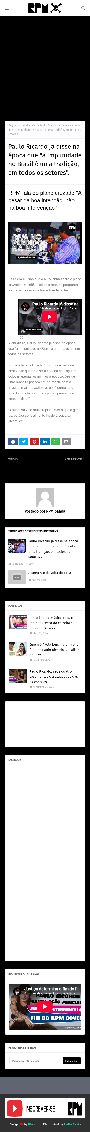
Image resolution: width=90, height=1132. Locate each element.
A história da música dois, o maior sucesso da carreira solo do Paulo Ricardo (54, 623)
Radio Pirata (72, 1124)
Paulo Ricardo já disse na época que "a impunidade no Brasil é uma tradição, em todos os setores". (53, 549)
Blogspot (34, 1124)
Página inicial (16, 125)
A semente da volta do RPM (49, 573)
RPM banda (55, 511)
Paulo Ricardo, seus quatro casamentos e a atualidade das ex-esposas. (54, 676)
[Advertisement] (45, 68)
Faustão (32, 125)
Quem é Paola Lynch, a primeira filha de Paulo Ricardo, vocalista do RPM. (54, 649)
